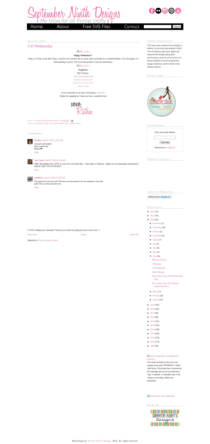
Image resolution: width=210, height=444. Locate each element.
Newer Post (32, 234)
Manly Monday (158, 272)
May (155, 252)
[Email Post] (71, 120)
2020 (152, 219)
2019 (152, 305)
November (157, 227)
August (156, 240)
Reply (36, 152)
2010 (152, 342)
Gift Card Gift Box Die (83, 76)
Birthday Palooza (159, 260)
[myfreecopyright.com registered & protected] (165, 359)
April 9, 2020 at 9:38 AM (54, 178)
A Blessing (156, 264)
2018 (152, 309)
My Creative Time (73, 123)
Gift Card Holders (57, 123)
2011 (152, 337)
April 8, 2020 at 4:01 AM (52, 140)
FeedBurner (170, 147)
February (157, 295)
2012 (152, 333)
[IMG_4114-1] (83, 51)
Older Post (134, 234)
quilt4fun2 (38, 178)
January (156, 299)
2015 (152, 321)
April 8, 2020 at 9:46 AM (55, 160)
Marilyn (37, 140)
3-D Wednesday (158, 268)
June (155, 248)
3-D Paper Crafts (41, 123)
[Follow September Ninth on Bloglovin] (159, 198)
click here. (101, 93)
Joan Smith (39, 160)
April (155, 256)
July (155, 244)
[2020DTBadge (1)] (161, 116)
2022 (152, 211)
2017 (152, 313)
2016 (152, 317)
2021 (152, 215)
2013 (152, 329)
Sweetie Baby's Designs (99, 441)
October (156, 231)
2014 (152, 325)
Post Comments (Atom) (48, 240)
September (157, 235)
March (155, 291)
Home (83, 234)
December (157, 223)
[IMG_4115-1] (83, 66)
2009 (152, 346)
